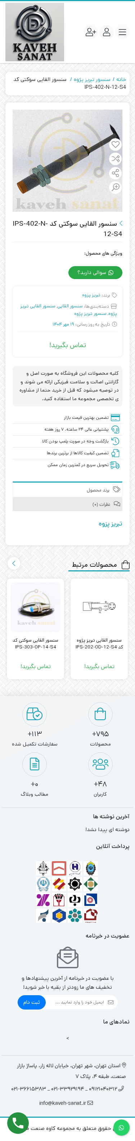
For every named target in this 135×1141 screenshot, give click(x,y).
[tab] (67, 489)
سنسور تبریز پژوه (92, 79)
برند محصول (99, 490)
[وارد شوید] (106, 32)
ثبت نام (31, 1002)
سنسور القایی (70, 306)
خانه (121, 79)
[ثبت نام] (91, 32)
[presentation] (14, 563)
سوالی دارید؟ (92, 272)
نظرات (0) (102, 505)
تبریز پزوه (91, 295)
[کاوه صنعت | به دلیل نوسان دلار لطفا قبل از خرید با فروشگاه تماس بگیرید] (34, 32)
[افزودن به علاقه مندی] (116, 145)
